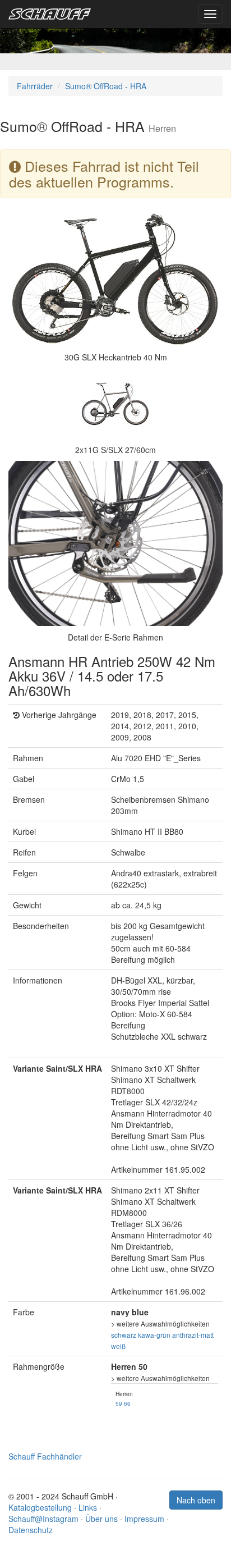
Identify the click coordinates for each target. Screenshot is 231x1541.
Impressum (144, 1518)
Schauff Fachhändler (45, 1456)
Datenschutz (30, 1529)
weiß (118, 1346)
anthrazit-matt (193, 1334)
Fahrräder (35, 86)
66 (127, 1403)
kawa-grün (154, 1334)
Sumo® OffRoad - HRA (105, 86)
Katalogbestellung (40, 1507)
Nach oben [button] (196, 1500)
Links (87, 1507)
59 (119, 1403)
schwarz (123, 1334)
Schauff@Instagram (43, 1518)
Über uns (101, 1518)
